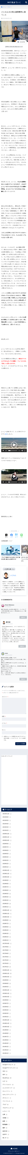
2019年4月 (7, 897)
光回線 (5, 1117)
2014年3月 (6, 1046)
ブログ (10, 541)
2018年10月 (7, 917)
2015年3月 (6, 1013)
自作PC (6, 1134)
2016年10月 (7, 976)
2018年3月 (6, 933)
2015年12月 (7, 990)
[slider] (12, 450)
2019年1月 (7, 907)
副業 (5, 1121)
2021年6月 (6, 817)
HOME (15, 1148)
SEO (5, 1071)
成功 (6, 434)
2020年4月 (6, 857)
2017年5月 (6, 956)
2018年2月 (7, 936)
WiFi (5, 1074)
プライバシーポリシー (14, 1151)
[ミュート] (22, 450)
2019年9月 (6, 880)
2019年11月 (7, 873)
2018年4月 (6, 930)
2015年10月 (7, 996)
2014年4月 (6, 1043)
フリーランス (7, 1101)
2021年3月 (6, 827)
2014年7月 (6, 1036)
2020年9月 (6, 843)
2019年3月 (7, 900)
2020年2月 (6, 863)
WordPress (7, 1078)
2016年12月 (7, 970)
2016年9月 (6, 980)
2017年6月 (6, 953)
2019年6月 (7, 890)
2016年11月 (7, 973)
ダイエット (7, 1098)
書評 (5, 1127)
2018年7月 (6, 923)
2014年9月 (6, 1030)
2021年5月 (6, 820)
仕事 (5, 1114)
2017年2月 (6, 963)
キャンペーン (7, 1091)
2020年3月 (6, 860)
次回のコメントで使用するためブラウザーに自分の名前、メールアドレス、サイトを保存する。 (15, 738)
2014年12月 (7, 1020)
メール (4, 723)
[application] (14, 445)
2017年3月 (6, 960)
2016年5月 (6, 986)
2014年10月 (7, 1026)
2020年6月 (6, 850)
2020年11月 (7, 837)
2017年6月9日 (8, 606)
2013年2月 (6, 1050)
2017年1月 (7, 966)
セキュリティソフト (9, 1094)
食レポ (5, 1137)
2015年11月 (7, 993)
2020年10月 (7, 840)
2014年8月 (6, 1033)
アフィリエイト (8, 1084)
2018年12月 (7, 910)
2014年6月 (6, 1040)
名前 (4, 716)
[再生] (3, 450)
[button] (14, 445)
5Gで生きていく (14, 2)
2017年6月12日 (9, 623)
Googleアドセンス (9, 1064)
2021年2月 (6, 830)
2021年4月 (6, 823)
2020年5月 (6, 853)
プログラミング (8, 1107)
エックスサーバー (9, 1088)
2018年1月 (6, 940)
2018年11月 (7, 913)
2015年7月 (6, 1003)
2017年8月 (6, 950)
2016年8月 (7, 983)
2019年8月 (6, 883)
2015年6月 (6, 1006)
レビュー (6, 1111)
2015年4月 (6, 1010)
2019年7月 (6, 887)
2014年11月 (7, 1023)
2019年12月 (7, 870)
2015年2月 (6, 1016)
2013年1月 (6, 1053)
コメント (5, 696)
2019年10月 (7, 877)
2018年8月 (7, 920)
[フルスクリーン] (25, 450)
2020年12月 (7, 833)
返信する (23, 617)
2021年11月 (7, 813)
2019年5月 (7, 893)
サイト (4, 730)
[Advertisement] (13, 780)
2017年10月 (7, 943)
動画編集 (6, 1124)
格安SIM (6, 1131)
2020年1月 (6, 867)
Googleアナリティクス (10, 1068)
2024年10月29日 (8, 655)
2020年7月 (6, 847)
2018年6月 (7, 927)
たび (5, 1081)
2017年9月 (6, 946)
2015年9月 (6, 1000)
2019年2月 (7, 903)
